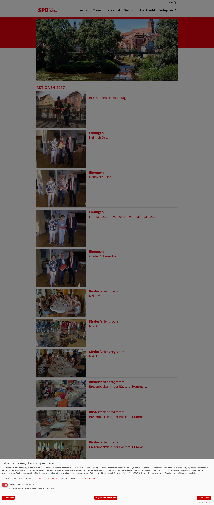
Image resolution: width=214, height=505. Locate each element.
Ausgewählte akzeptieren (105, 498)
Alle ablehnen (8, 498)
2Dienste (13, 491)
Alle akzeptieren (204, 498)
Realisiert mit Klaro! (205, 502)
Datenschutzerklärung (48, 478)
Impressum (90, 478)
